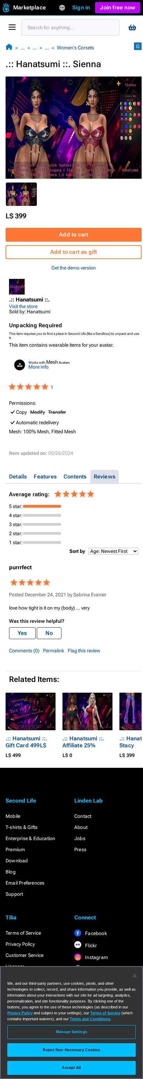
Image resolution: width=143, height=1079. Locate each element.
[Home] (9, 47)
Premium (15, 849)
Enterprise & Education (30, 838)
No (49, 633)
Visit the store (23, 306)
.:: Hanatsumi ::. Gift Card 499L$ (26, 742)
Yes (22, 633)
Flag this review (84, 650)
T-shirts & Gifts (21, 827)
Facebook (95, 933)
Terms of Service (23, 933)
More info (38, 367)
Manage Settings (71, 1032)
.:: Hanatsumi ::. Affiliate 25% (83, 742)
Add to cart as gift (73, 252)
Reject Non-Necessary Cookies (71, 1050)
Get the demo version (73, 268)
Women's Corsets (75, 47)
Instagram (96, 957)
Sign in (81, 7)
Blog (11, 872)
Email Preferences (25, 883)
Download (17, 860)
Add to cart (73, 234)
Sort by (77, 551)
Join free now (117, 7)
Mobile (13, 816)
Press (80, 849)
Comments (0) (24, 650)
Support (14, 894)
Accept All (71, 1067)
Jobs (79, 838)
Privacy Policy (20, 944)
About (80, 827)
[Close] (134, 975)
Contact (82, 816)
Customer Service (24, 955)
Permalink (53, 650)
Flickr (90, 945)
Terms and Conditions (90, 1019)
